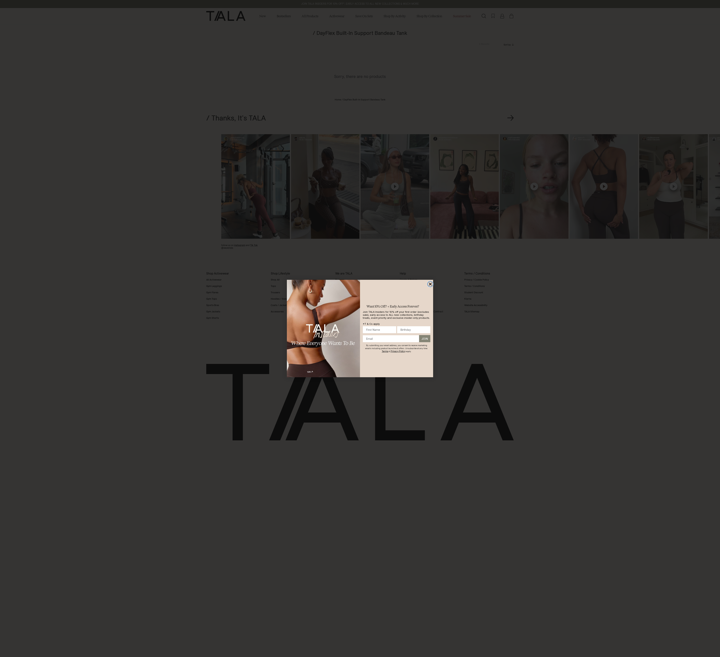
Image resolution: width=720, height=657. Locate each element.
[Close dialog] (430, 284)
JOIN (425, 338)
